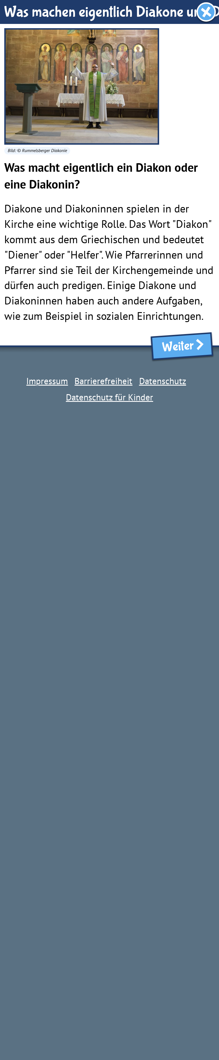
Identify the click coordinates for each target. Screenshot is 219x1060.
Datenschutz (162, 380)
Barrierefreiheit (103, 380)
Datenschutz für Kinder (109, 397)
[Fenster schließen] (206, 12)
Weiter (175, 346)
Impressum (47, 380)
